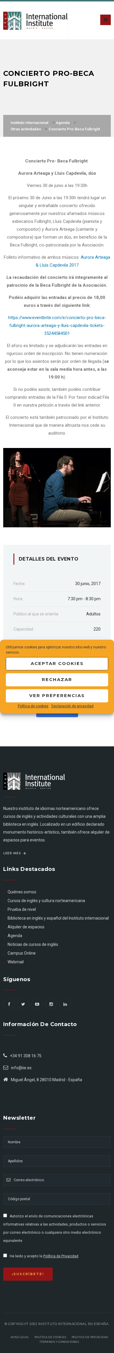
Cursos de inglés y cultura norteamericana (46, 900)
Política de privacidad (90, 1337)
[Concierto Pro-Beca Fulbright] (57, 487)
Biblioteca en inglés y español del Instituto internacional (58, 918)
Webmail (16, 962)
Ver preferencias (57, 695)
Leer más (12, 853)
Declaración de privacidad (72, 706)
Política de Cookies (50, 1337)
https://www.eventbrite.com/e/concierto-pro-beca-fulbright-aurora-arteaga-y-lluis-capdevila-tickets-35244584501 (57, 325)
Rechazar (57, 679)
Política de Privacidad (60, 1256)
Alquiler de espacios (26, 927)
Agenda (15, 935)
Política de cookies (33, 706)
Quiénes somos (22, 892)
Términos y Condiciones (59, 1341)
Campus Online (22, 953)
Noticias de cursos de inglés (33, 944)
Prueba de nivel (22, 909)
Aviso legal (20, 1337)
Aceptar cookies (57, 663)
